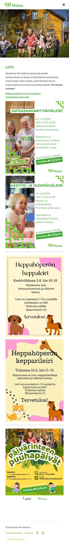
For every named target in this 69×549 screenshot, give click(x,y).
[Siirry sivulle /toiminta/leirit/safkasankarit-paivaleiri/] (34, 137)
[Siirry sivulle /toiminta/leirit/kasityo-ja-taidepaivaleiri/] (34, 212)
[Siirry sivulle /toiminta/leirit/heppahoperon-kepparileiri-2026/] (34, 380)
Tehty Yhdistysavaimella (15, 539)
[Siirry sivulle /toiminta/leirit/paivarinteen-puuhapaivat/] (34, 465)
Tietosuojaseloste (14, 533)
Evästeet (29, 533)
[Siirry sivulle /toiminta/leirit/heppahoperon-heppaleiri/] (34, 296)
